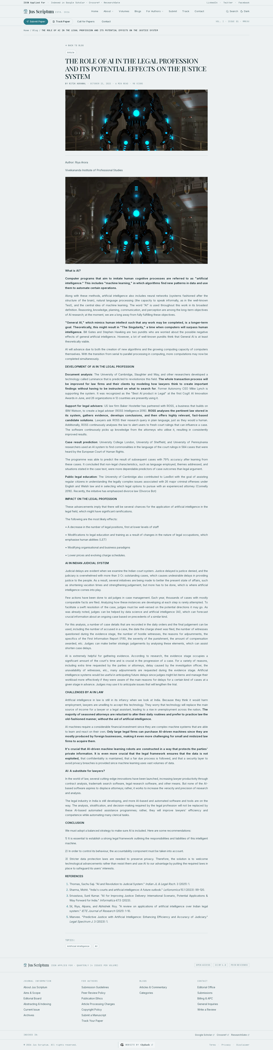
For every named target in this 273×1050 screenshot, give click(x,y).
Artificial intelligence (78, 946)
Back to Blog (76, 45)
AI (96, 946)
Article (70, 52)
